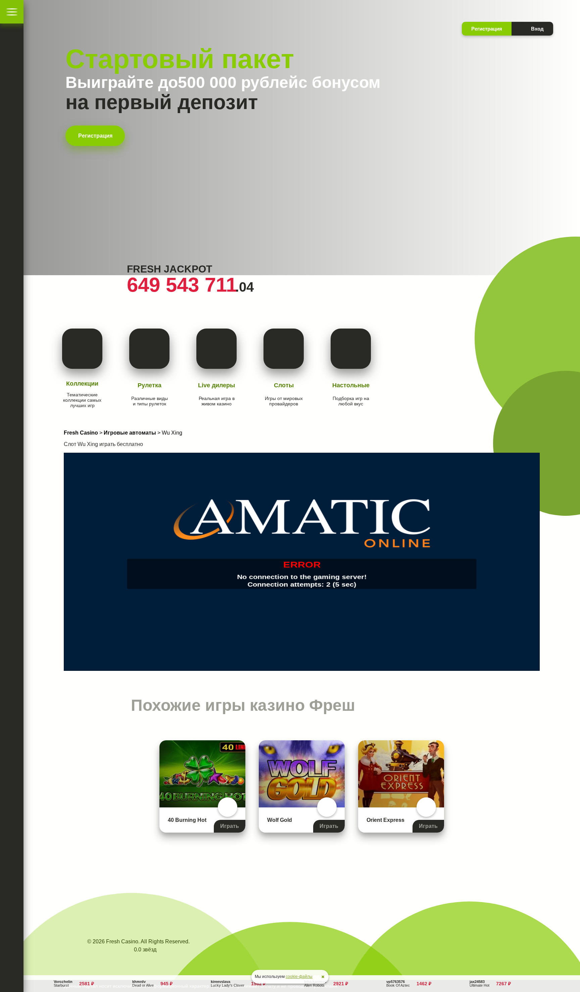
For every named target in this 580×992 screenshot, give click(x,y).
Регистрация (95, 136)
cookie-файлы (299, 976)
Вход (537, 29)
